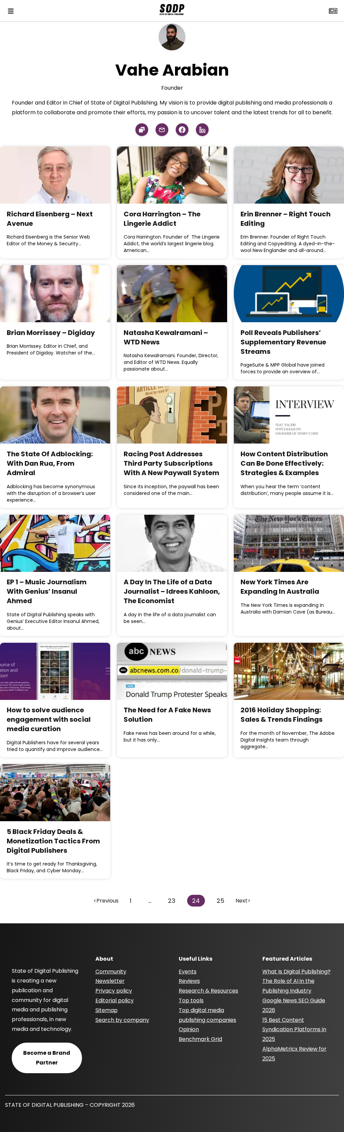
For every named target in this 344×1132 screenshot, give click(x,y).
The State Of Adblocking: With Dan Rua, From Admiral (50, 463)
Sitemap (106, 1010)
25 (220, 900)
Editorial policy (114, 1000)
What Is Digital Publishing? (296, 971)
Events (188, 971)
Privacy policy (113, 991)
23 (171, 900)
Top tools (191, 1000)
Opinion (189, 1029)
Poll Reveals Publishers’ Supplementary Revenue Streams (283, 342)
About (104, 959)
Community (110, 971)
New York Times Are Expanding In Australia (280, 586)
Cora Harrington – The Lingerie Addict (162, 218)
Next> (243, 901)
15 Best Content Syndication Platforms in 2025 (294, 1029)
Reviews (189, 981)
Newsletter (110, 981)
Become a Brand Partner (46, 1057)
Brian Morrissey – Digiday (51, 332)
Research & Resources (208, 991)
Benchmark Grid (200, 1039)
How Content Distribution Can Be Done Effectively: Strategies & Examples (284, 463)
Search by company (122, 1020)
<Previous (106, 901)
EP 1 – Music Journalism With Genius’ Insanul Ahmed (47, 591)
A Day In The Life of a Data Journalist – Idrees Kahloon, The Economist (172, 591)
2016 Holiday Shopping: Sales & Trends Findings (281, 714)
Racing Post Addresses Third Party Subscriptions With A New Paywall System (171, 463)
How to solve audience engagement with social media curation (49, 719)
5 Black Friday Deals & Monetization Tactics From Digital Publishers (53, 841)
